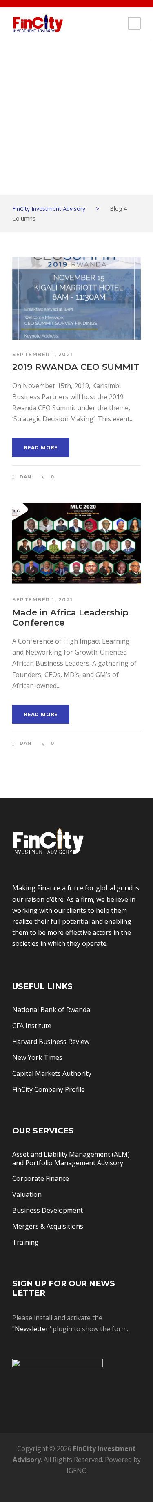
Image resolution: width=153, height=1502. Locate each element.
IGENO (77, 1470)
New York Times (37, 1057)
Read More (41, 447)
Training (25, 1242)
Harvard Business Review (50, 1041)
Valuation (27, 1194)
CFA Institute (31, 1025)
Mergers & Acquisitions (47, 1226)
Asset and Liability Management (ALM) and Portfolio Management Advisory (71, 1158)
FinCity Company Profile (48, 1089)
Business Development (47, 1210)
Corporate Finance (40, 1178)
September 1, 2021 (42, 354)
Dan (25, 477)
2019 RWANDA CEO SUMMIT (75, 367)
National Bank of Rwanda (51, 1009)
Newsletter (32, 1328)
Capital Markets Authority (51, 1073)
